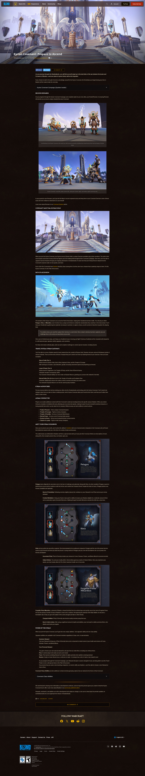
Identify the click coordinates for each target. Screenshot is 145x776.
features (55, 266)
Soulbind (68, 428)
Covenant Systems (58, 204)
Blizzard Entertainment (41, 58)
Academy (50, 698)
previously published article (72, 687)
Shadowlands (43, 698)
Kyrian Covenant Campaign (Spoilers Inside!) (51, 87)
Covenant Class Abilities (45, 676)
